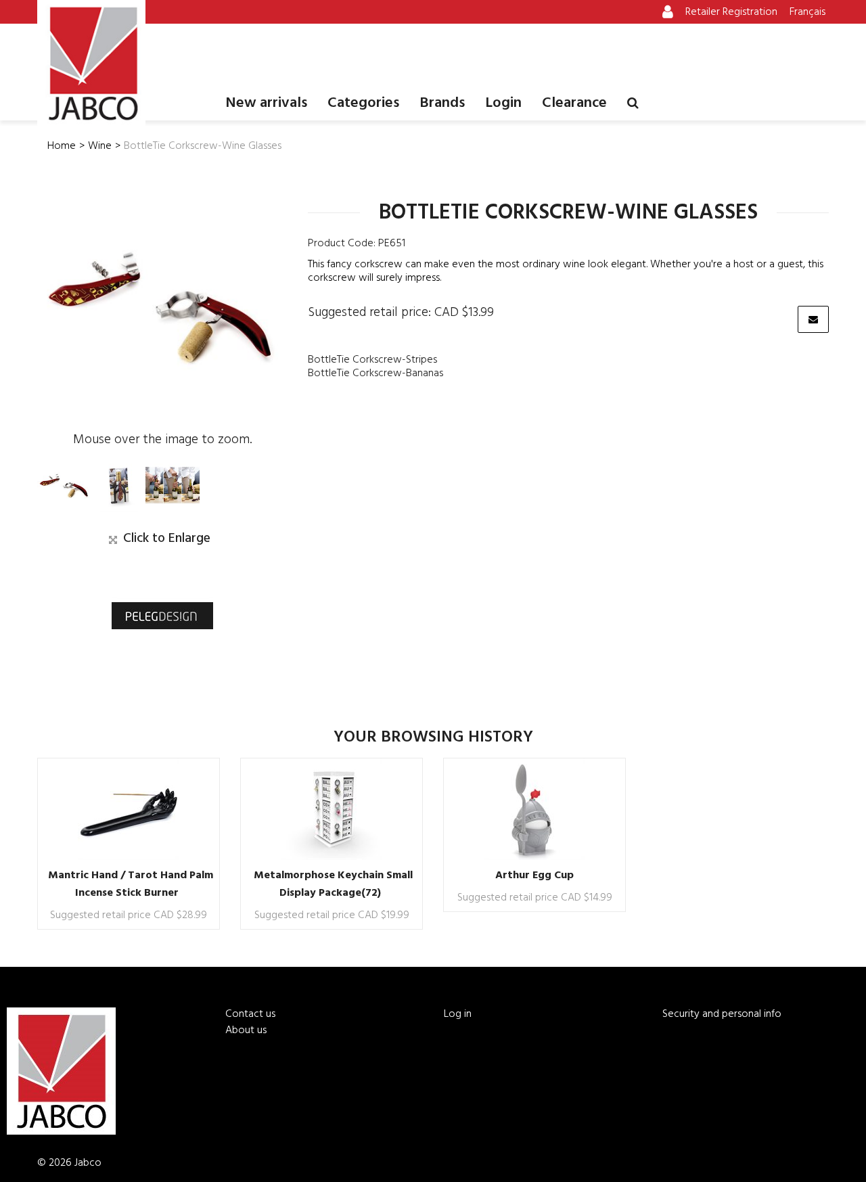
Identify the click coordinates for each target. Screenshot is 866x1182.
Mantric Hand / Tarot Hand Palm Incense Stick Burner (130, 884)
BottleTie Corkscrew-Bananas (375, 373)
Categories (363, 103)
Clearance (574, 103)
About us (246, 1030)
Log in (458, 1014)
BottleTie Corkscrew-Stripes (372, 360)
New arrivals (266, 103)
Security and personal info (721, 1014)
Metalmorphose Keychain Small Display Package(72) (333, 884)
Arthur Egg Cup (534, 875)
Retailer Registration (731, 12)
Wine (100, 146)
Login (503, 103)
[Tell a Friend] (813, 319)
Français (807, 12)
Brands (442, 103)
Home (61, 146)
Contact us (250, 1014)
